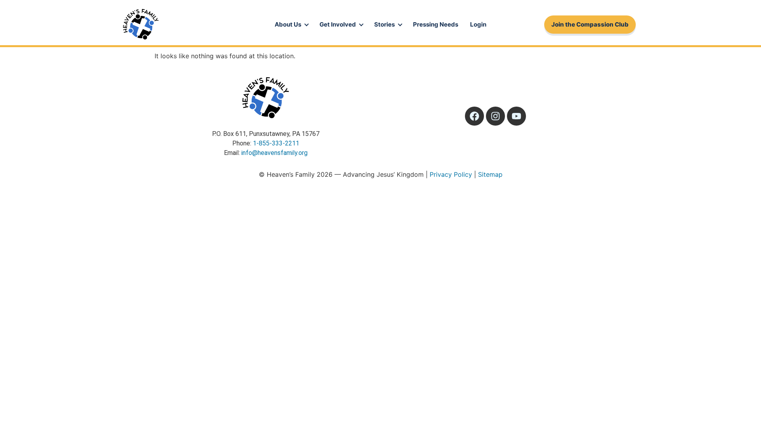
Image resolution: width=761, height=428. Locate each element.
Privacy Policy (451, 174)
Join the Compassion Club (590, 24)
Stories (384, 24)
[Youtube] (516, 116)
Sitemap (490, 174)
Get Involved (337, 24)
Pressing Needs (435, 24)
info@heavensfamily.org (274, 153)
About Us (288, 24)
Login (478, 24)
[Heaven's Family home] (140, 24)
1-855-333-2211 (276, 143)
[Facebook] (474, 116)
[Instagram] (495, 116)
